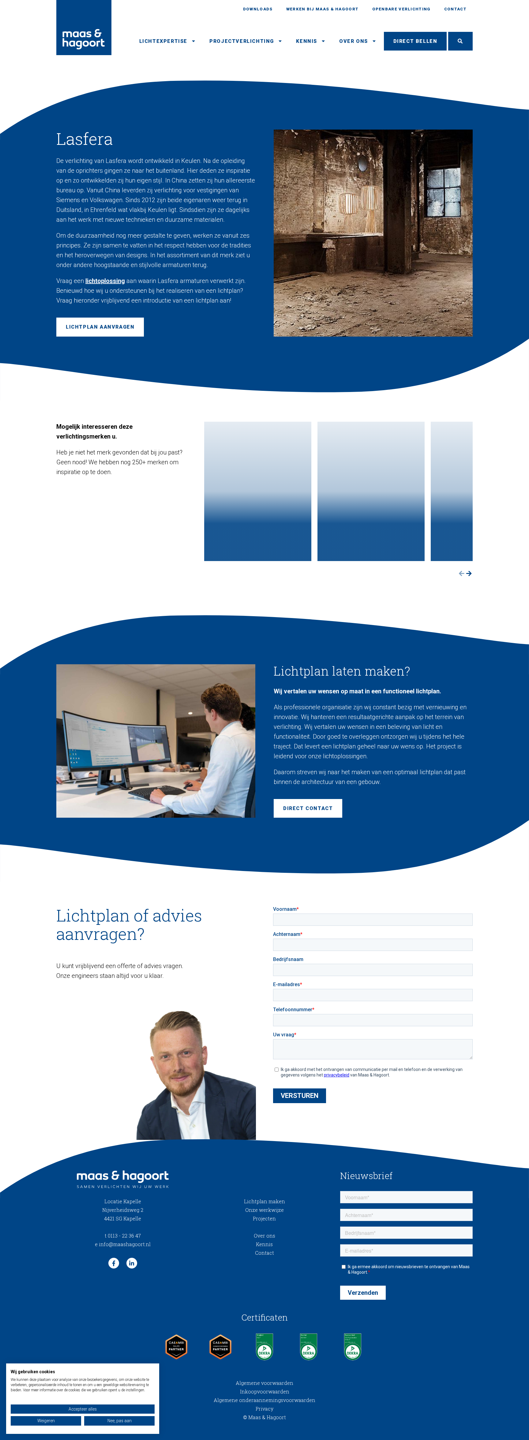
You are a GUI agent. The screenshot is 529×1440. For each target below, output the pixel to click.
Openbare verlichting (401, 9)
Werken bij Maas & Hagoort (322, 9)
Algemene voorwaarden (264, 1383)
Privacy (264, 1408)
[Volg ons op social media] (113, 1263)
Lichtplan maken (264, 1201)
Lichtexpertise (163, 41)
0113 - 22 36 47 (123, 1235)
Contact (455, 9)
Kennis (306, 41)
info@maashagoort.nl (123, 1244)
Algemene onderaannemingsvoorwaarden (264, 1400)
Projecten (264, 1218)
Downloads (258, 9)
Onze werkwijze (264, 1210)
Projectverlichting (241, 41)
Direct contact (308, 808)
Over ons (353, 41)
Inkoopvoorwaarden (264, 1391)
